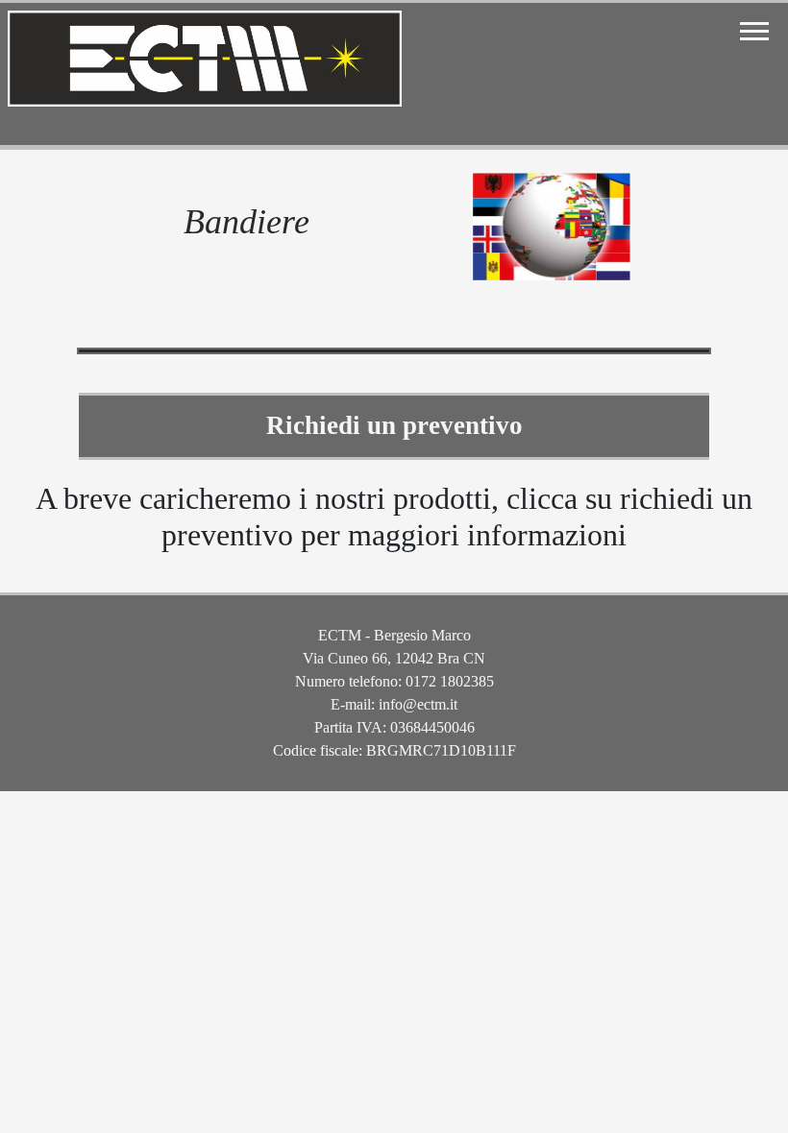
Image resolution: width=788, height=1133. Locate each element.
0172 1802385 (450, 681)
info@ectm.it (418, 704)
